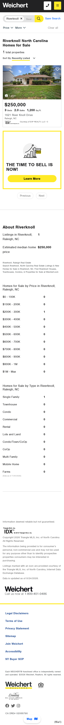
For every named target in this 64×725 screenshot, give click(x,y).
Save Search (53, 18)
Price (6, 28)
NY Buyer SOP (14, 659)
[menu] (57, 5)
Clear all (53, 28)
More (18, 28)
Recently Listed (21, 58)
